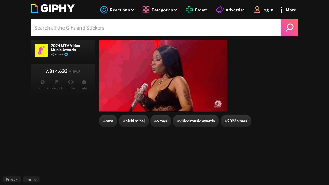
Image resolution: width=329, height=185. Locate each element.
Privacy (11, 179)
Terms (31, 179)
